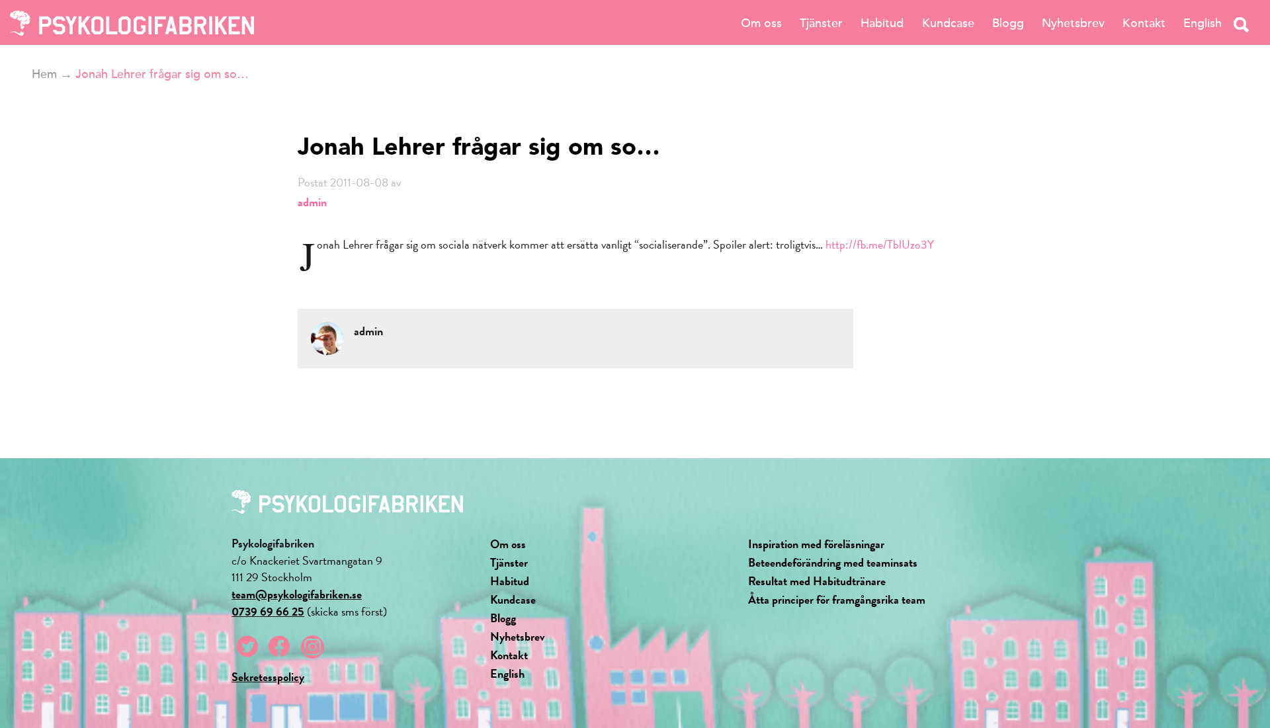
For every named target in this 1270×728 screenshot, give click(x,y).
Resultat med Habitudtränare (817, 581)
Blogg (1008, 23)
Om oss (761, 23)
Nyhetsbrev (1073, 23)
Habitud (882, 23)
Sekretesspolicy (268, 677)
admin (312, 202)
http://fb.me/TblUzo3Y (880, 244)
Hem (44, 74)
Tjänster (821, 23)
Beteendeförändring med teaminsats (832, 562)
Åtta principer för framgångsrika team (836, 599)
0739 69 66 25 (268, 611)
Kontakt (1143, 23)
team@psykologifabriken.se (297, 594)
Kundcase (948, 23)
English (1202, 23)
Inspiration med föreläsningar (816, 544)
